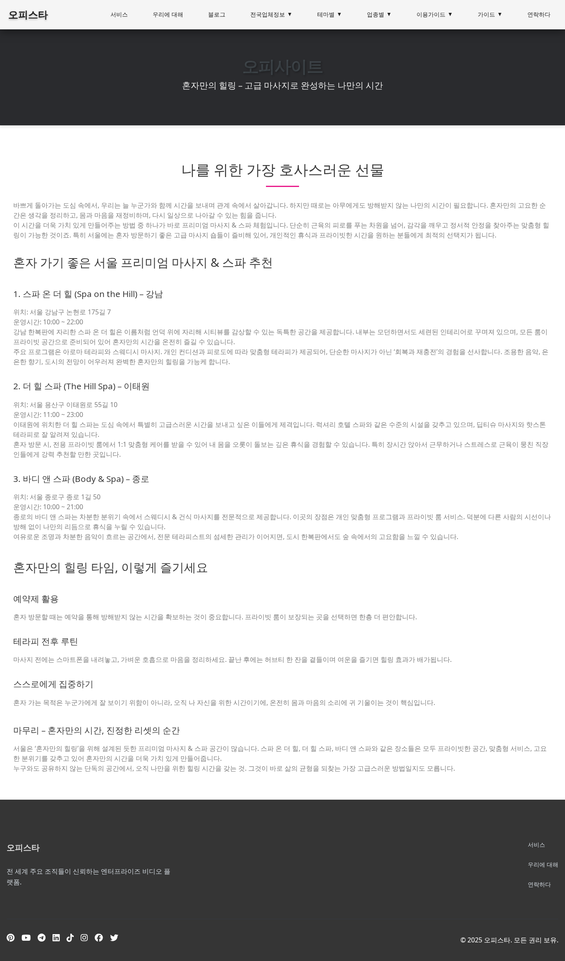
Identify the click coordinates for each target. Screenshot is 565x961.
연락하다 (539, 14)
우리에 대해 (168, 14)
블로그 (216, 14)
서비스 (119, 14)
